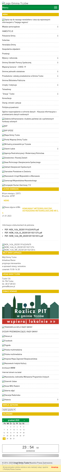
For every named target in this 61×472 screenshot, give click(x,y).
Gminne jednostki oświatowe (13, 71)
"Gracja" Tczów (8, 94)
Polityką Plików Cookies (12, 469)
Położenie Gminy (8, 36)
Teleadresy (6, 89)
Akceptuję (54, 467)
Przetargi (6, 54)
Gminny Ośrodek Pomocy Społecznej (16, 62)
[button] (57, 27)
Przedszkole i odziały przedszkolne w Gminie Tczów (22, 76)
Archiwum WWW (8, 368)
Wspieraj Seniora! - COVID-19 (14, 67)
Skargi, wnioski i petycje (11, 103)
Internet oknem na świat (11, 372)
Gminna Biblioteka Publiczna (13, 80)
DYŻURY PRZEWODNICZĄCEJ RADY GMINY (20, 332)
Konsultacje (6, 98)
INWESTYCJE (7, 31)
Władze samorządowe (11, 27)
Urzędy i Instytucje (9, 85)
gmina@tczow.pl (8, 286)
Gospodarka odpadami (11, 49)
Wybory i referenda (9, 58)
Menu (5, 7)
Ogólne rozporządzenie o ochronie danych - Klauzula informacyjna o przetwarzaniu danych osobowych (29, 113)
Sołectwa (6, 40)
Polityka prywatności (10, 107)
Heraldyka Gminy (9, 45)
